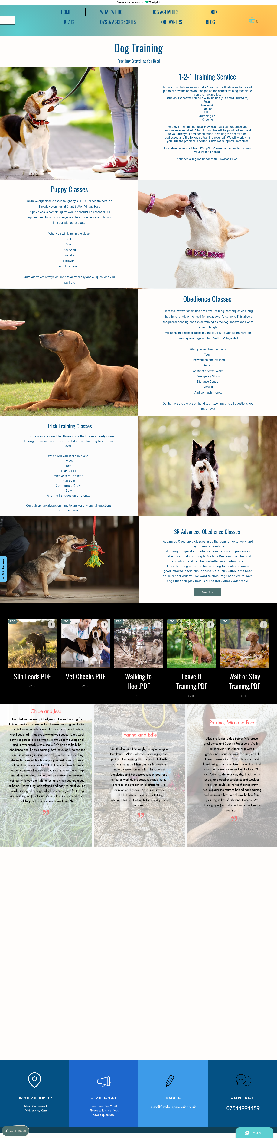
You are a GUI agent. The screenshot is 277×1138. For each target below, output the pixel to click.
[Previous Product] (2, 643)
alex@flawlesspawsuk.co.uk (173, 1107)
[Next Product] (274, 643)
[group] (138, 659)
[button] (165, 12)
